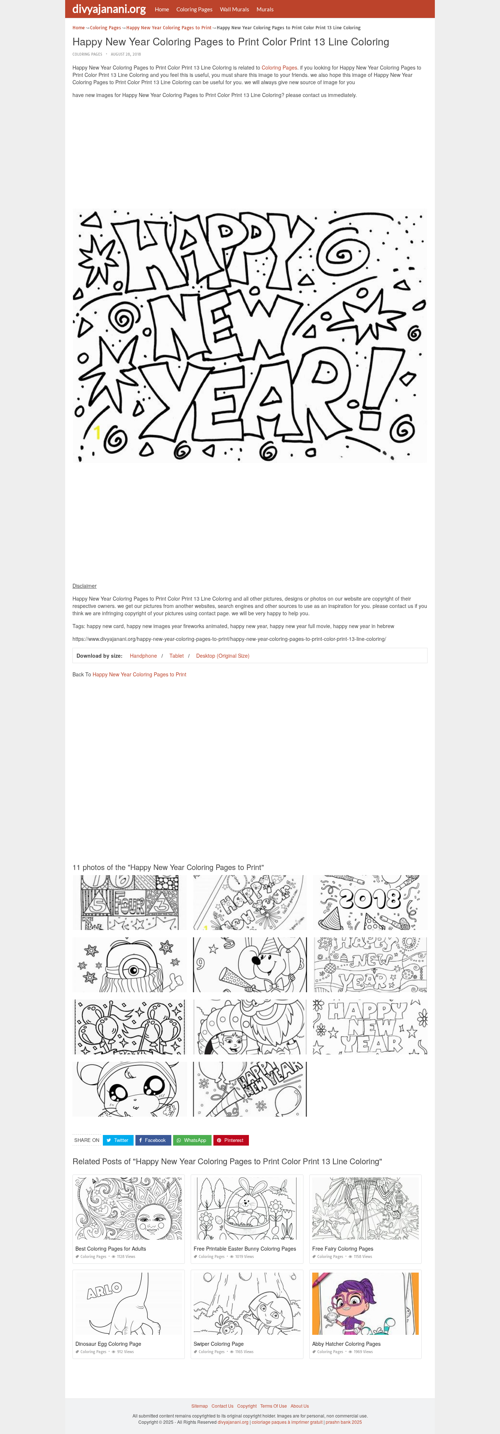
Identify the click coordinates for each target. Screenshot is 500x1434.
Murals (265, 9)
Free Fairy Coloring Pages (342, 1248)
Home (162, 9)
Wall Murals (234, 9)
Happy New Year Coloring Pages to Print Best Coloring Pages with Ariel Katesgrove (157, 985)
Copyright (247, 1406)
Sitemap (199, 1406)
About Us (300, 1406)
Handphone (143, 655)
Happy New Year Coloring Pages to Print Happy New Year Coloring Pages (148, 1110)
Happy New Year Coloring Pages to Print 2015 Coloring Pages (257, 985)
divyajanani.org (109, 8)
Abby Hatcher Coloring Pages (346, 1343)
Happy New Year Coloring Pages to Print (139, 674)
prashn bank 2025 (344, 1422)
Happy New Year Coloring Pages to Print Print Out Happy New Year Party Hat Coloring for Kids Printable (298, 923)
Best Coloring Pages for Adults (110, 1248)
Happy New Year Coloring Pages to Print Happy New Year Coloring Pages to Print (396, 923)
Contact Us (223, 1406)
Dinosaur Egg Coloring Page (108, 1343)
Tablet (176, 655)
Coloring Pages (194, 9)
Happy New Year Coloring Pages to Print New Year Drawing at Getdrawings (390, 985)
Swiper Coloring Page (219, 1343)
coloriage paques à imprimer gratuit (287, 1422)
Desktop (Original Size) (223, 655)
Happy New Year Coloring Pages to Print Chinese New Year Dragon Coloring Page (277, 1048)
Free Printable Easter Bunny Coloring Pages (245, 1248)
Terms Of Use (273, 1406)
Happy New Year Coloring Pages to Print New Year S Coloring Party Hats (147, 923)
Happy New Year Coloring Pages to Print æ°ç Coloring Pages (135, 1048)
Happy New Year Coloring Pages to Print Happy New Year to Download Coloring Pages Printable (291, 1110)
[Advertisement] (250, 155)
